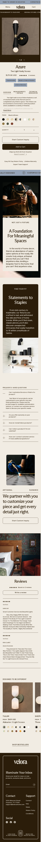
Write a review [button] (20, 592)
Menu (7, 7)
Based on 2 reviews (25, 587)
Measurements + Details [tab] (19, 92)
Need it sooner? (19, 154)
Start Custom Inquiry (20, 140)
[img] (19, 601)
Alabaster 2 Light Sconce (14, 722)
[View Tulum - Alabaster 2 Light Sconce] (18, 697)
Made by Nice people (29, 835)
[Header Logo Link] (20, 7)
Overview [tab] (7, 92)
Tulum (6, 716)
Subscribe (34, 784)
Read (7, 110)
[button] (23, 75)
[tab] (33, 92)
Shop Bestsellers (20, 744)
